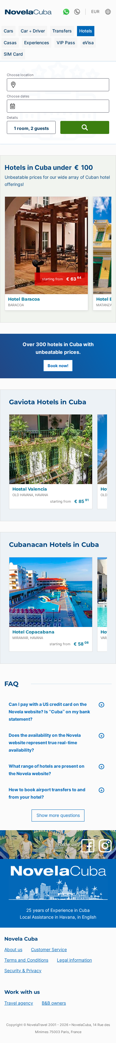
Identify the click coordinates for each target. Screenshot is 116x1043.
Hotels (85, 30)
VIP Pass (66, 42)
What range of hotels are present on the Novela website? (46, 769)
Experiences (36, 42)
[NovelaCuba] (26, 12)
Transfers (62, 30)
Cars (8, 30)
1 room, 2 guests (31, 128)
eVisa (88, 42)
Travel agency (18, 1003)
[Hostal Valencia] (50, 449)
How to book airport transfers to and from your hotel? (47, 793)
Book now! (58, 365)
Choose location (20, 75)
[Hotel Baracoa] (46, 245)
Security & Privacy (22, 970)
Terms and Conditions (26, 960)
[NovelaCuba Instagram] (105, 845)
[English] (108, 12)
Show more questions (58, 815)
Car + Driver (33, 30)
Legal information (74, 960)
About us (13, 949)
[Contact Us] (75, 12)
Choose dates (18, 96)
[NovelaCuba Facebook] (87, 845)
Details (12, 117)
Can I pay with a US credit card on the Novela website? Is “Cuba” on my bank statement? (49, 712)
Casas (10, 42)
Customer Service (49, 949)
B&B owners (54, 1003)
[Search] (85, 127)
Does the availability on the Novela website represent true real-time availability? (45, 742)
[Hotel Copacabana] (50, 592)
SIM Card (13, 54)
